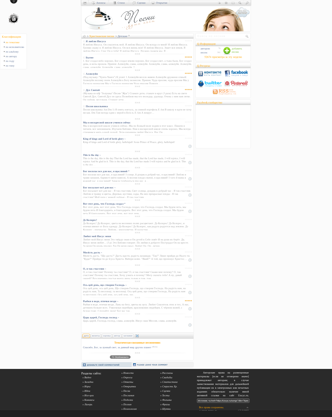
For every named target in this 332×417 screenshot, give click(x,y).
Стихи (120, 2)
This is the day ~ (92, 155)
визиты (96, 335)
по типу (10, 65)
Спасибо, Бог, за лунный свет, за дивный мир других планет (120, 347)
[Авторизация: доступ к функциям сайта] (247, 2)
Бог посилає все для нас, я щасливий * (106, 171)
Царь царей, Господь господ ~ (101, 317)
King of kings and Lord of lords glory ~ (104, 138)
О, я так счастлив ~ (94, 268)
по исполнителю (15, 47)
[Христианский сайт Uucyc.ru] (98, 30)
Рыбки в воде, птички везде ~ (100, 301)
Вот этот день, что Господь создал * (104, 203)
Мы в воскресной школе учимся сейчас (107, 122)
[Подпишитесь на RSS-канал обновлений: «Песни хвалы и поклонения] (223, 95)
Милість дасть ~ (92, 252)
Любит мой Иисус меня (97, 236)
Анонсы (100, 2)
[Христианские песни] (137, 30)
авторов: (205, 48)
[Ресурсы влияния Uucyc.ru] (84, 36)
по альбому (12, 51)
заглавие (128, 335)
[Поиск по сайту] (240, 2)
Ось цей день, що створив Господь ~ (105, 285)
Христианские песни (101, 36)
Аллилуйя (92, 74)
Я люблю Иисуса (96, 41)
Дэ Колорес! (90, 220)
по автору (11, 56)
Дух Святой (93, 90)
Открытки (160, 2)
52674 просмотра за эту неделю (223, 57)
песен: (204, 52)
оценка (107, 335)
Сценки (140, 2)
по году (10, 61)
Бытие (90, 57)
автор (117, 335)
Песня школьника (97, 106)
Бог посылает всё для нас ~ (99, 187)
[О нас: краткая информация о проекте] (219, 2)
